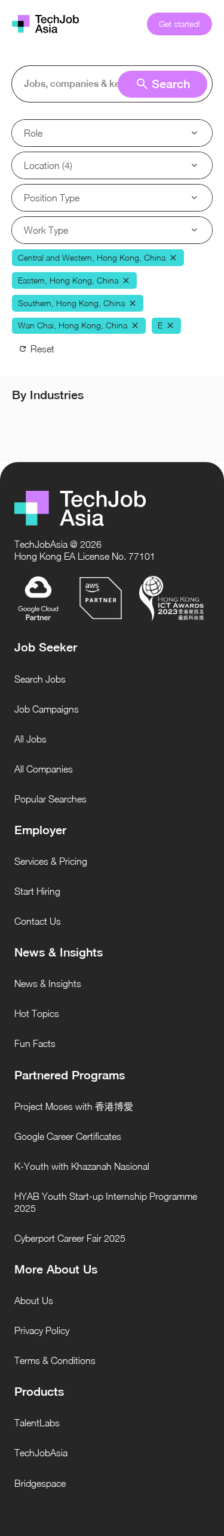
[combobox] (114, 84)
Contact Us (37, 921)
